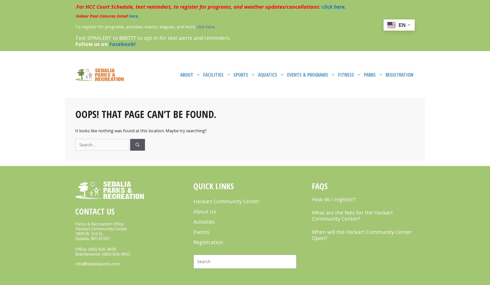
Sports (241, 75)
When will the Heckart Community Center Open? (362, 235)
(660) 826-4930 (102, 249)
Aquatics (267, 75)
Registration (399, 75)
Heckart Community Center (226, 201)
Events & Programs (307, 75)
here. (134, 16)
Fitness (346, 75)
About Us (204, 211)
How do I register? (334, 199)
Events (201, 232)
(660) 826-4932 (116, 254)
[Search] (137, 145)
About (186, 75)
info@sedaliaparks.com (97, 264)
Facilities (213, 75)
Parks (370, 75)
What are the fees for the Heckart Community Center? (352, 215)
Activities (204, 221)
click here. (333, 6)
